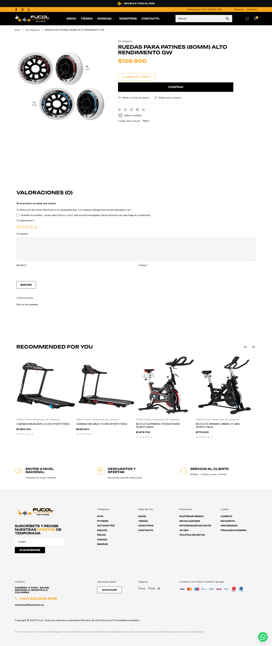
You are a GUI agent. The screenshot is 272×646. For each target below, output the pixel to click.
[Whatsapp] (28, 9)
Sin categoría (33, 30)
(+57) (204, 9)
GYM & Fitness (24, 419)
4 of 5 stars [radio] (31, 227)
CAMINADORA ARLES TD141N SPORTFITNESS (101, 424)
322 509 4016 (214, 9)
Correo (143, 265)
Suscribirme (30, 550)
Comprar (175, 87)
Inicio (17, 30)
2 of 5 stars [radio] (23, 227)
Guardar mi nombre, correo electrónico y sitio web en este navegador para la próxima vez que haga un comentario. (86, 215)
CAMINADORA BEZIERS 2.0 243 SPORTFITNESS (43, 424)
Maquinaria (38, 419)
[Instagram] (22, 9)
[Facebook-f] (16, 9)
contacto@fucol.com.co (29, 604)
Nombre (21, 265)
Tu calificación (25, 220)
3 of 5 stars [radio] (27, 227)
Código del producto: (129, 121)
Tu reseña (22, 233)
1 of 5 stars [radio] (18, 227)
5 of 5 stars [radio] (36, 227)
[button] (263, 637)
